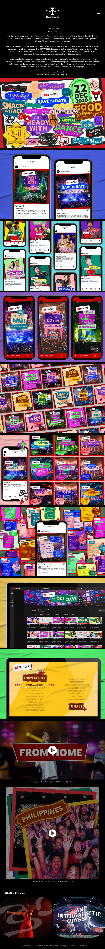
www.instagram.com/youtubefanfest (52, 74)
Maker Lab (78, 49)
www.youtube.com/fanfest (52, 72)
